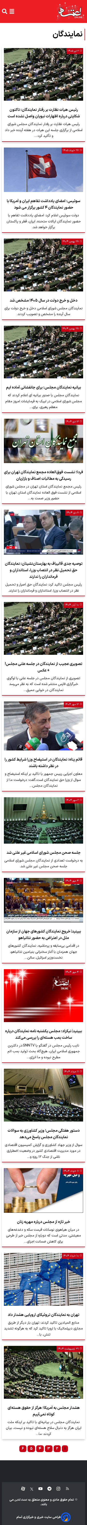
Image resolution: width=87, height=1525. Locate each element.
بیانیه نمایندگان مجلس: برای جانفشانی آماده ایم (43, 387)
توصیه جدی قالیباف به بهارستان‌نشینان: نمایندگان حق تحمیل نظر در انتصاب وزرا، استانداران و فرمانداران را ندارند (43, 570)
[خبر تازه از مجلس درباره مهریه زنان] (43, 1190)
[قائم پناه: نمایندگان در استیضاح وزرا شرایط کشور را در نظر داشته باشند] (43, 725)
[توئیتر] (29, 1488)
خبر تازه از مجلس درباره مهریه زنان (43, 1222)
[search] (4, 11)
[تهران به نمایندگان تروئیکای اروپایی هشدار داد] (43, 1279)
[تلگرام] (47, 1488)
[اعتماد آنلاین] (70, 11)
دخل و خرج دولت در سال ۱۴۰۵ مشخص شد (43, 301)
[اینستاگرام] (55, 1488)
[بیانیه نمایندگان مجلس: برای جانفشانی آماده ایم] (43, 352)
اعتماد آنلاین (20, 1500)
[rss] (65, 1488)
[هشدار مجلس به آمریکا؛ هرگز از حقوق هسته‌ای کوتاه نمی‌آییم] (43, 1372)
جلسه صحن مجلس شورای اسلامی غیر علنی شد (43, 853)
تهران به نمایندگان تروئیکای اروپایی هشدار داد (43, 1315)
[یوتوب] (38, 1488)
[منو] (11, 11)
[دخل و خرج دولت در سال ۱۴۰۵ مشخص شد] (43, 265)
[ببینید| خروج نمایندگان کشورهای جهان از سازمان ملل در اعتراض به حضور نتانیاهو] (43, 900)
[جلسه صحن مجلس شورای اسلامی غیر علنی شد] (43, 820)
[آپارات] (21, 1488)
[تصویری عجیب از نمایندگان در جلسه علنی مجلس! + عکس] (43, 628)
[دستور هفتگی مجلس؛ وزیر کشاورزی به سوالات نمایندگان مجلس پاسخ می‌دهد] (43, 1095)
